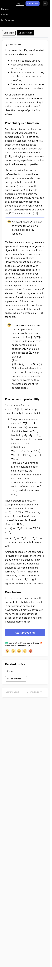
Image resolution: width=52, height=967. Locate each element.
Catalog (5, 9)
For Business (7, 20)
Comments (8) (13, 692)
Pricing (4, 14)
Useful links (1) (34, 692)
